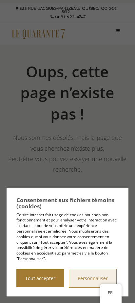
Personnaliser (93, 278)
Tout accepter (40, 278)
